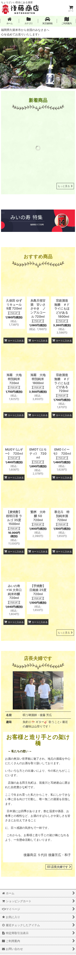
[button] (47, 21)
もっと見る (64, 214)
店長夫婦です (59, 894)
